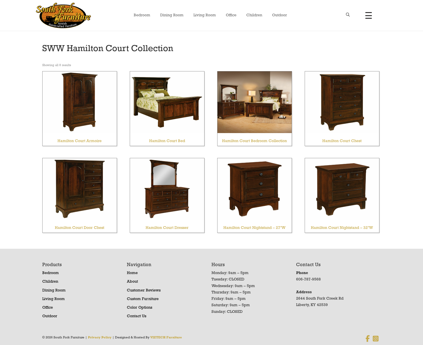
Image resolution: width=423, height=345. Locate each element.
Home (132, 273)
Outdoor (279, 15)
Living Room (204, 15)
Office (231, 15)
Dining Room (172, 15)
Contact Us (136, 316)
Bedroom (142, 15)
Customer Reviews (144, 291)
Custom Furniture (143, 299)
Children (254, 15)
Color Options (139, 308)
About (132, 282)
